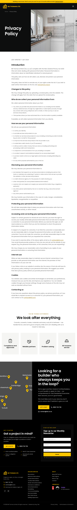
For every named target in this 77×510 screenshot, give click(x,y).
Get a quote (9, 446)
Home (6, 11)
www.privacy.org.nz (44, 85)
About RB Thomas (56, 474)
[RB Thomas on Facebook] (5, 491)
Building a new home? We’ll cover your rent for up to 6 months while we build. (38, 1)
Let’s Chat (43, 407)
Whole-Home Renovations (35, 483)
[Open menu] (73, 6)
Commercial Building (33, 491)
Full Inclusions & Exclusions (66, 504)
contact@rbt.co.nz (57, 240)
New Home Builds (32, 493)
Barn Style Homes (32, 495)
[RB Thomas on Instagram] (8, 491)
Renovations (31, 474)
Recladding (31, 489)
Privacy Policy (54, 504)
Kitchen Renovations (33, 478)
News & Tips (55, 478)
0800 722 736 (57, 407)
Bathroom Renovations (34, 476)
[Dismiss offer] (75, 1)
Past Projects (55, 476)
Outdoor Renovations (33, 480)
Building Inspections (33, 497)
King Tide (37, 504)
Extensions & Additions (34, 485)
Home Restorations (33, 487)
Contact (54, 480)
